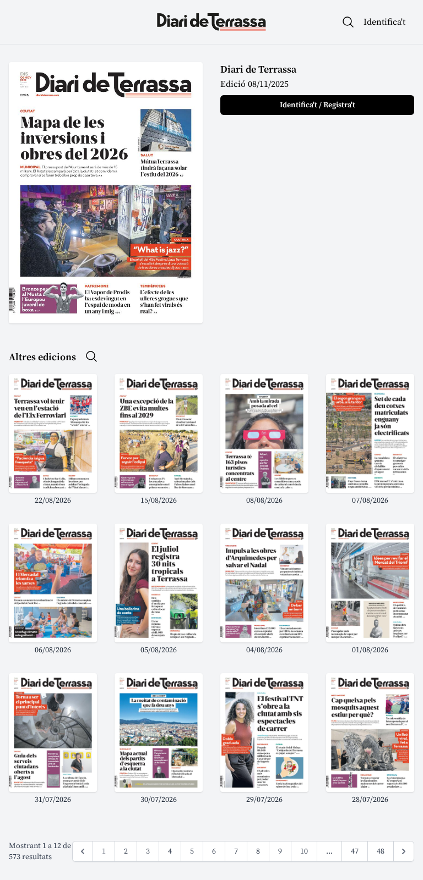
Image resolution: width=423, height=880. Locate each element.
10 (304, 851)
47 (355, 851)
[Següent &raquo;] (403, 851)
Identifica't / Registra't (317, 105)
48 (380, 851)
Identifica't (384, 22)
